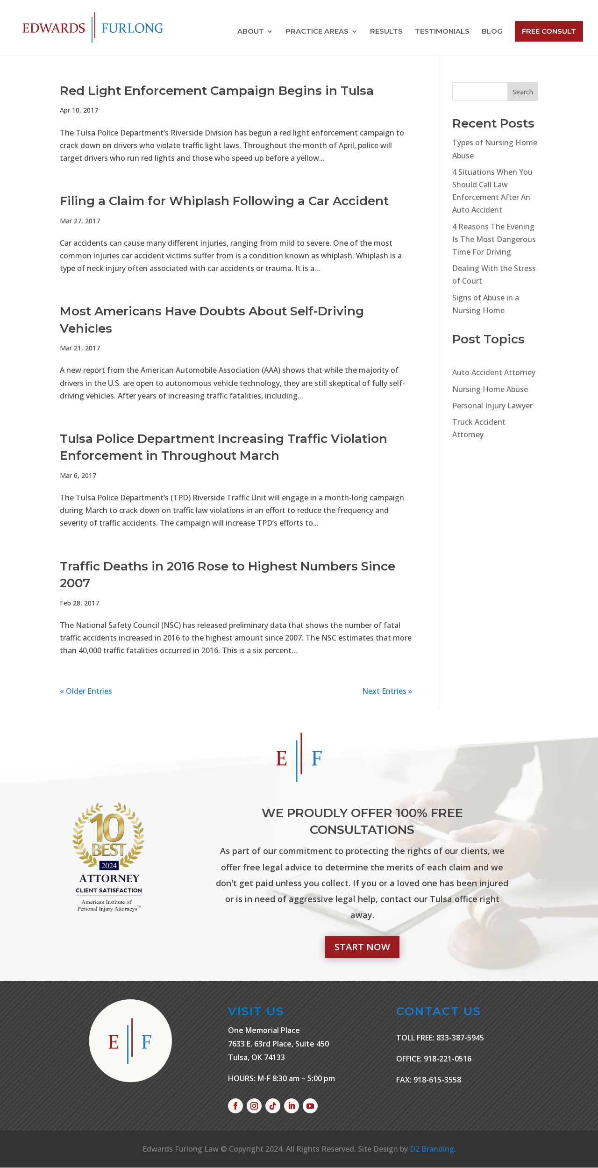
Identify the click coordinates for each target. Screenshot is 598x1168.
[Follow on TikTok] (272, 1105)
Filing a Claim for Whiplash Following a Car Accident (224, 200)
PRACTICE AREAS (317, 32)
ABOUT (250, 32)
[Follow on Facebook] (235, 1105)
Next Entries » (387, 691)
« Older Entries (86, 691)
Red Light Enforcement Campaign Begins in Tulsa (217, 90)
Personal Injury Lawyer (492, 405)
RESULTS (386, 32)
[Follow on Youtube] (310, 1105)
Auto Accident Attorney (493, 372)
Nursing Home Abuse (490, 389)
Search (523, 91)
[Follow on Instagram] (254, 1105)
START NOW (362, 946)
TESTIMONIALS (442, 32)
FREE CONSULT (549, 31)
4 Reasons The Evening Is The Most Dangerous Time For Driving (494, 239)
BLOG (492, 32)
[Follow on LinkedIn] (291, 1105)
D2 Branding (432, 1149)
